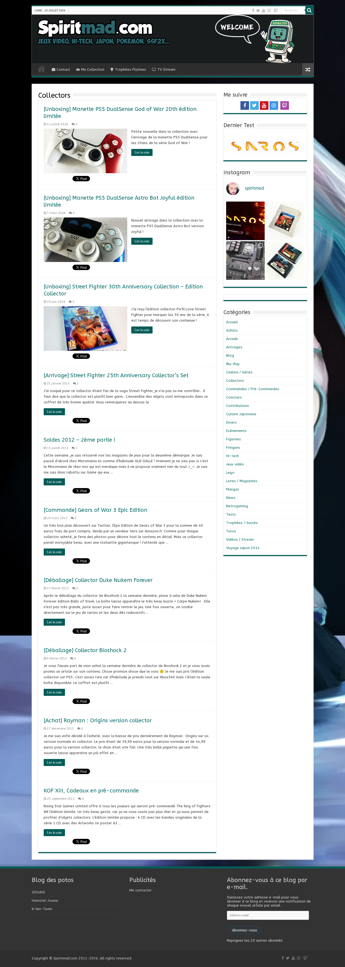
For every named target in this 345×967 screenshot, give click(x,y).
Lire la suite (141, 152)
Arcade (232, 339)
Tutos (231, 531)
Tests (231, 514)
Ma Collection (92, 69)
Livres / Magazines (241, 481)
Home (41, 68)
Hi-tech (232, 456)
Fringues (233, 447)
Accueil (232, 322)
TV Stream (166, 69)
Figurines (233, 439)
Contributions (237, 406)
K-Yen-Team (42, 909)
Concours (234, 397)
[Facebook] (253, 10)
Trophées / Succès (242, 523)
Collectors (235, 381)
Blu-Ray (233, 364)
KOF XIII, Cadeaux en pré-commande (91, 791)
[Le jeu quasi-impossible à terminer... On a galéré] (285, 221)
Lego (230, 473)
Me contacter (140, 890)
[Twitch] (275, 10)
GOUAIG (38, 892)
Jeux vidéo (235, 464)
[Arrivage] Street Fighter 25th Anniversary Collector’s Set (116, 375)
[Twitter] (258, 10)
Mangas (232, 489)
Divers (231, 422)
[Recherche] (309, 10)
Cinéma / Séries (239, 372)
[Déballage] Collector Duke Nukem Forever (98, 580)
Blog (230, 355)
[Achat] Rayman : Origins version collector (98, 720)
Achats (232, 330)
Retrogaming (237, 506)
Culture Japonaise (241, 414)
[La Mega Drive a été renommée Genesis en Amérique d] (285, 260)
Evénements (236, 431)
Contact (63, 69)
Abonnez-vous (244, 930)
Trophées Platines (130, 69)
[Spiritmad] (172, 39)
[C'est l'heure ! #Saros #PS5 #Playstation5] (245, 221)
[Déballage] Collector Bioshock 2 (85, 650)
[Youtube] (263, 10)
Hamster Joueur (45, 900)
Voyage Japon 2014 (243, 548)
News (231, 498)
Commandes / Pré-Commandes (252, 389)
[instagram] (269, 10)
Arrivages (234, 347)
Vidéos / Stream (240, 539)
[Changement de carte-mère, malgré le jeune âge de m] (245, 260)
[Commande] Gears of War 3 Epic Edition (95, 510)
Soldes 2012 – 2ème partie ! (80, 440)
